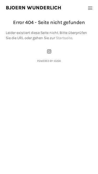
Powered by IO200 (49, 61)
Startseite (64, 38)
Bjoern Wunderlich (33, 8)
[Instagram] (49, 51)
